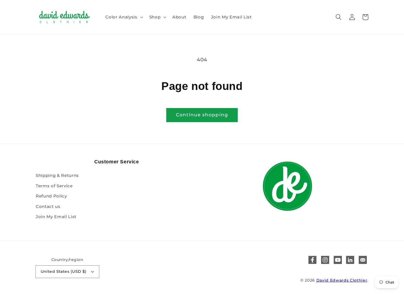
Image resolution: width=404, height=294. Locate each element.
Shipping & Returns (57, 175)
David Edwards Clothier (341, 280)
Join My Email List (56, 216)
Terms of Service (54, 185)
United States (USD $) (64, 271)
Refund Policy (51, 196)
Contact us (48, 206)
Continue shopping (202, 114)
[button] (123, 17)
